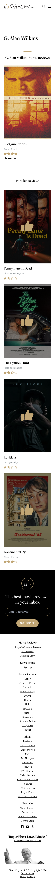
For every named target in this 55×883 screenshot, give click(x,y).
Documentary (27, 691)
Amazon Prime (27, 683)
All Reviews (28, 651)
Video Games (27, 775)
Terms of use (27, 873)
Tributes (27, 766)
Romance (27, 717)
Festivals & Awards (27, 796)
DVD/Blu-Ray (27, 771)
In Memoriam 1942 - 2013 (27, 840)
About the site (27, 808)
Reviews (27, 741)
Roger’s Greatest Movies (27, 647)
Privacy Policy (27, 876)
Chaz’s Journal (27, 745)
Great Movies (27, 749)
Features (27, 783)
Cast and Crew (27, 655)
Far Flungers (27, 758)
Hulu (27, 704)
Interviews (27, 762)
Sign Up (27, 667)
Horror (27, 700)
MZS (27, 754)
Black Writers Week (27, 779)
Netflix (27, 712)
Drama (27, 695)
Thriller (27, 729)
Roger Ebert (27, 792)
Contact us (27, 812)
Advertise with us (27, 816)
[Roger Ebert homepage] (19, 6)
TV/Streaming (27, 788)
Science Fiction (27, 721)
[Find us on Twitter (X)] (33, 826)
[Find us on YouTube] (27, 827)
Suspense (27, 725)
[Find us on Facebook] (22, 826)
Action (27, 678)
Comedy (27, 687)
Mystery (27, 708)
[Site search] (43, 6)
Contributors (27, 820)
